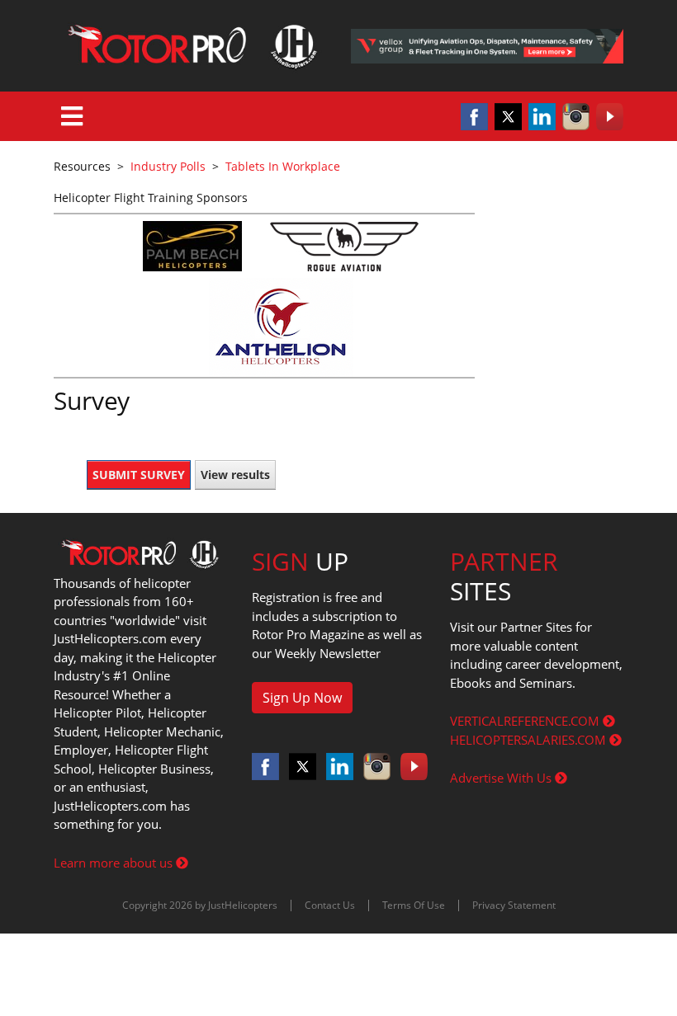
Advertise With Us (502, 777)
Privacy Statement (514, 905)
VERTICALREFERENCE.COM (526, 721)
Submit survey (138, 474)
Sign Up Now (302, 698)
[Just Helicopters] (190, 45)
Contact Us (330, 905)
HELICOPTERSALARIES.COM (529, 739)
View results (235, 474)
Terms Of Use (413, 905)
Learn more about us (115, 862)
